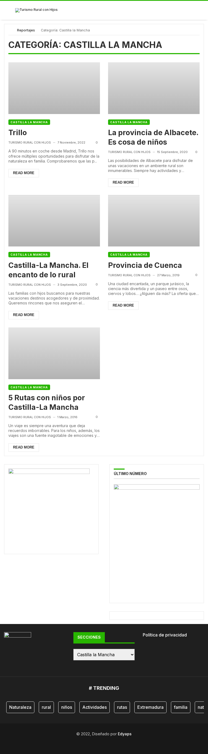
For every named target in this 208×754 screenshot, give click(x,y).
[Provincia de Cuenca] (154, 221)
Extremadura (150, 707)
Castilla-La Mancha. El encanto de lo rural (48, 270)
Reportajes (26, 30)
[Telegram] (114, 743)
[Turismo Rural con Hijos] (36, 10)
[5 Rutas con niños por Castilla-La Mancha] (54, 353)
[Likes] (93, 743)
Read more (23, 173)
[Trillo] (54, 88)
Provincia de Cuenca (145, 265)
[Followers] (100, 743)
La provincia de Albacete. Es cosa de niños (153, 137)
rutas (122, 707)
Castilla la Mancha (29, 122)
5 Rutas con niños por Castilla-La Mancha (46, 402)
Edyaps (125, 734)
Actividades (94, 707)
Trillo (17, 132)
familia (180, 707)
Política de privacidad (165, 635)
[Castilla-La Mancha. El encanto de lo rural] (54, 221)
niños (66, 707)
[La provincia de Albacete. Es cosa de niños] (154, 88)
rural (46, 707)
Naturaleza (20, 707)
